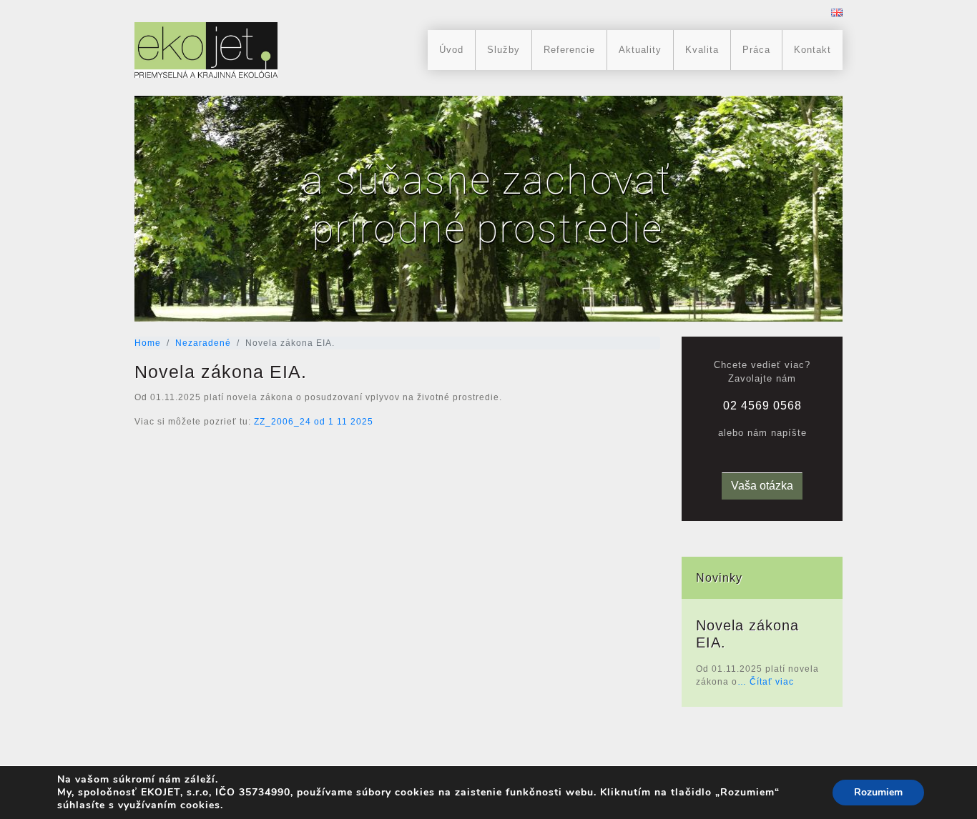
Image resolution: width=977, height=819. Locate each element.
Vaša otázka (762, 486)
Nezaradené (203, 343)
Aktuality (640, 49)
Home (147, 343)
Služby (503, 49)
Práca (756, 49)
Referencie (569, 49)
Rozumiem (878, 792)
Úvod (451, 49)
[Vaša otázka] (762, 475)
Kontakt (812, 49)
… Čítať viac (765, 682)
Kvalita (702, 49)
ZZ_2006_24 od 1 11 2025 (313, 422)
